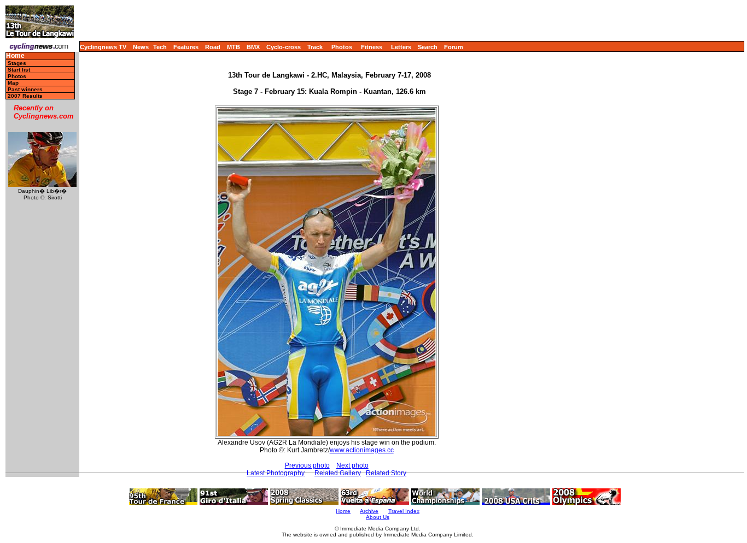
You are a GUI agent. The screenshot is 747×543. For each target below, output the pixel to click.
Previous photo (307, 465)
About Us (377, 517)
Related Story (386, 473)
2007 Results (25, 96)
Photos (341, 47)
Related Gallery (337, 473)
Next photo (352, 465)
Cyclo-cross (283, 47)
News (141, 47)
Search (427, 47)
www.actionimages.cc (362, 450)
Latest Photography (276, 473)
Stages (17, 63)
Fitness (371, 47)
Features (186, 47)
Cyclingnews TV (103, 47)
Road (212, 47)
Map (13, 83)
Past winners (25, 89)
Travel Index (403, 511)
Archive (369, 511)
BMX (253, 47)
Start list (19, 70)
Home (15, 56)
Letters (401, 47)
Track (315, 47)
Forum (453, 47)
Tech (160, 47)
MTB (233, 47)
